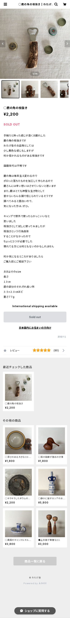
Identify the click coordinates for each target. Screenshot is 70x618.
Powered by (31, 583)
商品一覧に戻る (35, 561)
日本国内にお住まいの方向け (35, 327)
